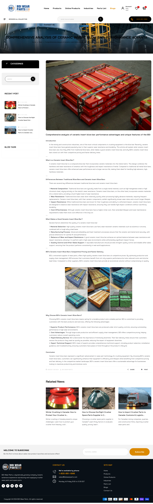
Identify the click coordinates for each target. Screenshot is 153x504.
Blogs (112, 8)
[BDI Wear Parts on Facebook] (3, 486)
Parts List (101, 8)
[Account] (123, 8)
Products (107, 474)
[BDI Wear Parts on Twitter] (12, 486)
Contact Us (49, 25)
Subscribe (139, 452)
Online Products (109, 477)
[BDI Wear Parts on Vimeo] (21, 486)
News (40, 42)
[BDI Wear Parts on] (16, 486)
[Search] (100, 19)
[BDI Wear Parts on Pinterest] (7, 486)
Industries (88, 8)
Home (46, 8)
